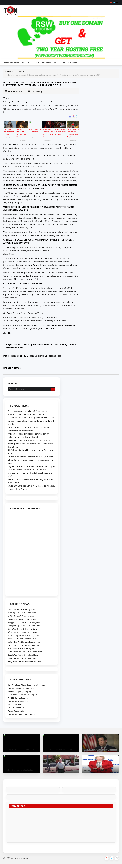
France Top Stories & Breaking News (22, 619)
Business (46, 62)
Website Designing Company (19, 691)
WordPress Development (18, 701)
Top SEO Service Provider (18, 698)
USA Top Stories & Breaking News (21, 609)
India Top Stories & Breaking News (22, 612)
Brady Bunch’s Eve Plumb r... (95, 770)
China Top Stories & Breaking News (22, 658)
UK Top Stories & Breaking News (21, 616)
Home (8, 71)
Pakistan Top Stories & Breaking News (23, 645)
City (37, 62)
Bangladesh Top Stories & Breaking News (24, 661)
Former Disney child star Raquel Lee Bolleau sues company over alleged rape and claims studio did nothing (31, 420)
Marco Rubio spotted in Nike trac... (98, 749)
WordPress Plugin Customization (21, 714)
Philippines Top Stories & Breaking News (24, 622)
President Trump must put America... (20, 749)
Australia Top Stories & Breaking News (23, 635)
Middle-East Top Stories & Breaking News (24, 642)
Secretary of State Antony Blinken (31, 265)
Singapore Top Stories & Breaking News (24, 625)
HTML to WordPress (16, 707)
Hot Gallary (19, 71)
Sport (57, 62)
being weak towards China (27, 279)
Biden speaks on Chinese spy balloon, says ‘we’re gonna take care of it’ (32, 102)
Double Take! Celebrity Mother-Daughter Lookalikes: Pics (32, 355)
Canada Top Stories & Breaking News (23, 655)
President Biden (10, 144)
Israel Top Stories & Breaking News (22, 638)
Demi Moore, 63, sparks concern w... (59, 749)
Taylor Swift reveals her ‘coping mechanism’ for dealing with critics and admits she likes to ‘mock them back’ (30, 443)
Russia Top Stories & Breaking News (22, 629)
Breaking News (11, 62)
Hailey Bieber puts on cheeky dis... (19, 770)
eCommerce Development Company (22, 694)
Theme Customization (16, 711)
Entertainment (70, 62)
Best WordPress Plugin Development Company (27, 685)
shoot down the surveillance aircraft (52, 155)
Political (27, 62)
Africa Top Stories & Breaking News (22, 632)
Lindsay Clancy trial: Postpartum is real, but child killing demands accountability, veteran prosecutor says (32, 459)
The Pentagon (10, 232)
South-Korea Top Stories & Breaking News (25, 651)
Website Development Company (21, 688)
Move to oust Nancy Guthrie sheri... (59, 770)
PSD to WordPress (15, 704)
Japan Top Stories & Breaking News (22, 648)
